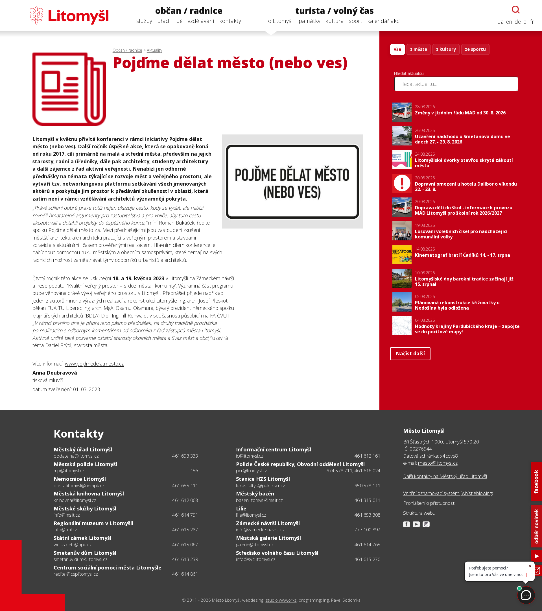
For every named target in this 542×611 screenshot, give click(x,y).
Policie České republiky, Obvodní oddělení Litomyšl (300, 464)
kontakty (230, 21)
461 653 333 (185, 456)
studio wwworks (281, 600)
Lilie (241, 508)
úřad (163, 21)
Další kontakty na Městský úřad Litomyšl (445, 476)
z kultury (446, 49)
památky (309, 21)
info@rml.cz (65, 529)
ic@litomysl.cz (249, 455)
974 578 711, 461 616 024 (354, 471)
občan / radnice (188, 11)
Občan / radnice (127, 50)
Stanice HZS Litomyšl (263, 478)
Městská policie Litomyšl (85, 464)
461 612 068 (185, 500)
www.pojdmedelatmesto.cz (94, 363)
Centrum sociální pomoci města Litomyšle (107, 567)
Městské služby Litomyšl (85, 508)
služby (144, 21)
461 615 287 (185, 530)
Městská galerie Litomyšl (268, 537)
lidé (178, 21)
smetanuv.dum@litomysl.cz (81, 559)
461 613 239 (185, 559)
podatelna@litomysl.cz (76, 455)
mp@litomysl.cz (69, 470)
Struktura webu (419, 513)
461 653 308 (367, 515)
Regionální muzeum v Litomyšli (93, 523)
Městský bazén (255, 493)
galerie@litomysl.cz (255, 544)
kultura (334, 21)
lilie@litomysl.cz (251, 514)
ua (500, 21)
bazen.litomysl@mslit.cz (259, 500)
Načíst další (410, 353)
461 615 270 (367, 559)
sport (355, 21)
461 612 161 (367, 456)
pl (525, 21)
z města (418, 49)
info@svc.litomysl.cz (256, 559)
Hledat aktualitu (409, 73)
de (518, 21)
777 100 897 (367, 530)
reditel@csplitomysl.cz (76, 574)
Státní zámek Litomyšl (82, 537)
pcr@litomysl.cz (251, 470)
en (509, 21)
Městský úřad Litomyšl (83, 449)
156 (194, 471)
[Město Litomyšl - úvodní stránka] (58, 15)
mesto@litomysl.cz (438, 463)
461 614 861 (185, 574)
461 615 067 (185, 545)
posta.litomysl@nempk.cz (79, 485)
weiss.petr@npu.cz (73, 544)
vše (397, 49)
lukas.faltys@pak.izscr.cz (260, 485)
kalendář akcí (384, 21)
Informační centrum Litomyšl (273, 449)
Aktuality (154, 50)
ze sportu (475, 49)
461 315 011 (367, 500)
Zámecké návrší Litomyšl (268, 523)
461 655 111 (185, 485)
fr (532, 21)
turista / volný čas (334, 11)
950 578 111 (367, 485)
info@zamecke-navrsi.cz (260, 529)
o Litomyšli (281, 21)
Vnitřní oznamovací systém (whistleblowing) (448, 493)
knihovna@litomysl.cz (75, 500)
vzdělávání (201, 21)
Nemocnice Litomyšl (80, 478)
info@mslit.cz (67, 514)
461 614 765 (367, 545)
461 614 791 (185, 515)
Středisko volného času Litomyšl (277, 552)
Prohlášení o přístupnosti (429, 503)
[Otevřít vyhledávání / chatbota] (516, 10)
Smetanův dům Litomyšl (85, 552)
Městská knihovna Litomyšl (89, 493)
